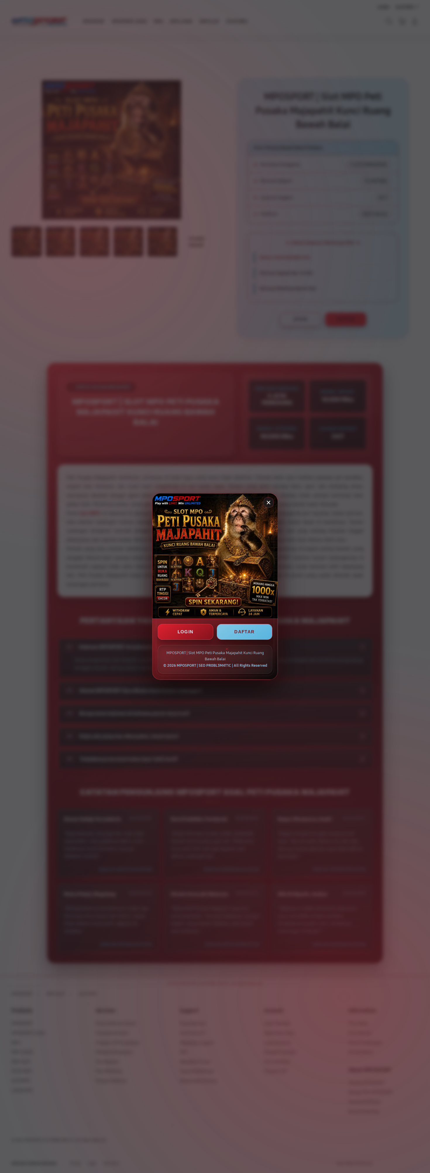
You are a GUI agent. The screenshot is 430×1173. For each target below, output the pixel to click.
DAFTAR (244, 631)
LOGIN (186, 631)
